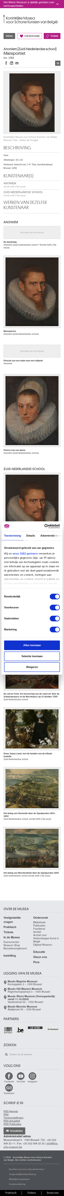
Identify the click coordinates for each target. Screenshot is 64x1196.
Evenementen (11, 942)
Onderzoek (40, 917)
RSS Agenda (11, 1111)
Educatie (39, 952)
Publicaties (39, 925)
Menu (9, 36)
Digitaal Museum (42, 944)
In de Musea (12, 937)
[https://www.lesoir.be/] (35, 1027)
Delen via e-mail (17, 63)
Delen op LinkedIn (11, 63)
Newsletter (16, 1131)
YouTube (21, 1081)
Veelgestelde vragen (12, 919)
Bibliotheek (39, 922)
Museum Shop (12, 945)
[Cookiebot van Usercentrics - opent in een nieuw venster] (45, 526)
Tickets (54, 36)
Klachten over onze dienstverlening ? (27, 1168)
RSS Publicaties (12, 1124)
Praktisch (10, 927)
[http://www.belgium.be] (20, 1030)
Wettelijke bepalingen (19, 1178)
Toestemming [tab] (12, 535)
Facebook (9, 1081)
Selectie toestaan (32, 656)
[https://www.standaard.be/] (53, 1029)
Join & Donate (32, 36)
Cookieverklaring (17, 1183)
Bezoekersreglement (15, 948)
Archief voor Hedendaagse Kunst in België (46, 938)
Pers (36, 962)
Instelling (10, 955)
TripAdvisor (9, 1093)
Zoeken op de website (6, 1054)
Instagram (32, 1081)
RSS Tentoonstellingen (13, 1116)
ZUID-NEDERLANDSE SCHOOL (23, 194)
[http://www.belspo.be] (8, 1030)
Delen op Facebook (6, 63)
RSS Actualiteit (12, 1120)
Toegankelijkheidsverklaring (22, 1173)
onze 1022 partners (25, 553)
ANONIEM (15, 185)
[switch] (55, 607)
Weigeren (32, 666)
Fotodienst (39, 928)
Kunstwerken (57, 63)
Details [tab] (30, 535)
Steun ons (40, 957)
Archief (37, 931)
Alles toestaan (32, 645)
